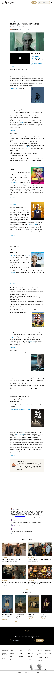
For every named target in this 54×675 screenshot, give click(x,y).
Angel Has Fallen (35, 56)
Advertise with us (48, 653)
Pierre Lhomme (13, 136)
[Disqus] (27, 521)
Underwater (13, 355)
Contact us (47, 652)
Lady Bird (13, 272)
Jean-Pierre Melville (14, 109)
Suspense (21, 656)
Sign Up (3, 658)
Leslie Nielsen (32, 341)
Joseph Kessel (27, 147)
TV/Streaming (12, 21)
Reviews (29, 650)
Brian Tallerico (15, 29)
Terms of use (30, 672)
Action (11, 650)
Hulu (11, 659)
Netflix (20, 652)
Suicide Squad (14, 182)
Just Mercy (13, 204)
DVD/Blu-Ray (39, 650)
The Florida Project (36, 58)
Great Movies (30, 653)
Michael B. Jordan (33, 224)
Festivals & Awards (40, 660)
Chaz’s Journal (30, 652)
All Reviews (4, 653)
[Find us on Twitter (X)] (49, 657)
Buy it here (12, 130)
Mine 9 (12, 66)
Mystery (20, 650)
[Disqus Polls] (27, 495)
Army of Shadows (15, 88)
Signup (34, 2)
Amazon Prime (13, 652)
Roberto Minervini (20, 434)
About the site (48, 650)
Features (38, 656)
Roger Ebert (21, 122)
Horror (11, 657)
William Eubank (27, 404)
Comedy (12, 653)
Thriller (20, 657)
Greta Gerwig (13, 255)
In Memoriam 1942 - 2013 (23, 666)
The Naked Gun (15, 337)
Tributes (29, 659)
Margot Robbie (24, 184)
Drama (11, 656)
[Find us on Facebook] (45, 657)
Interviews (30, 657)
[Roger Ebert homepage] (9, 2)
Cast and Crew (4, 654)
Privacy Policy (37, 672)
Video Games (39, 652)
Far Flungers (30, 656)
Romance (21, 653)
